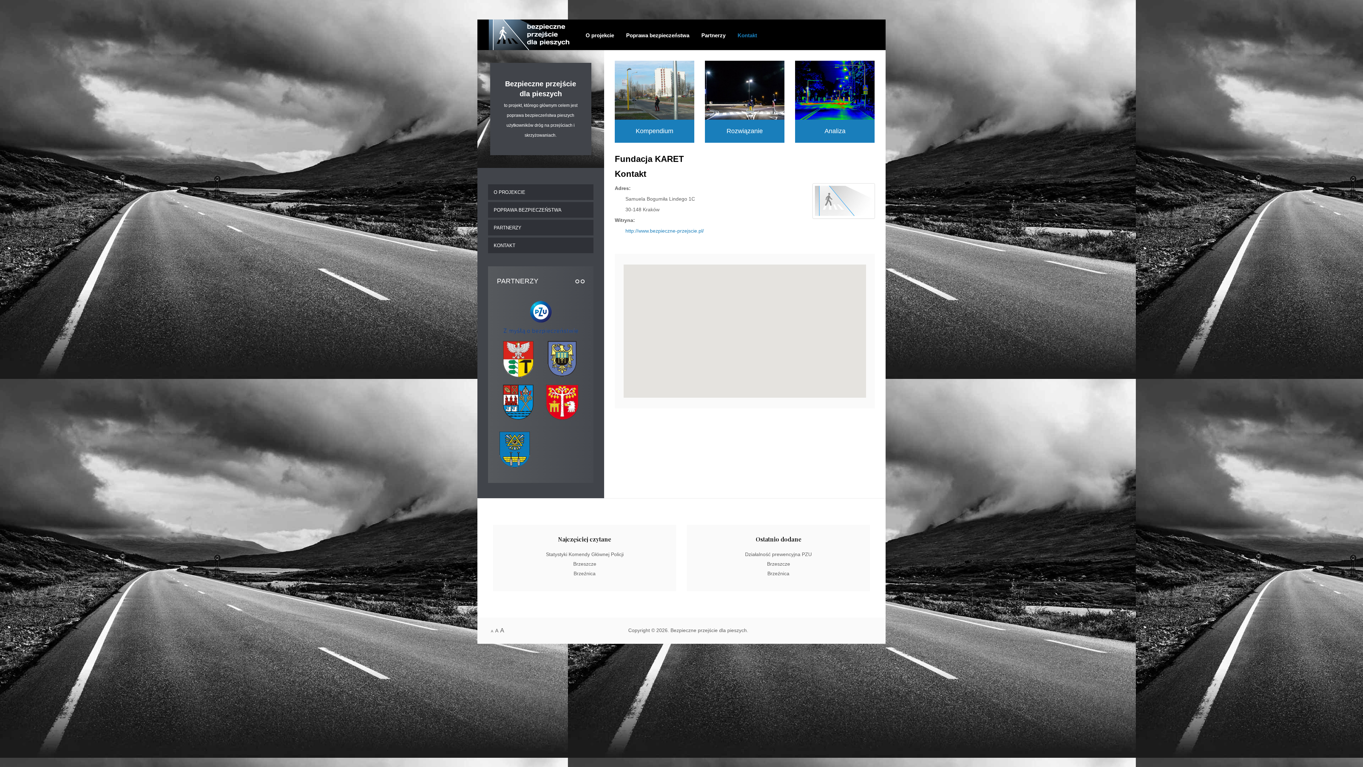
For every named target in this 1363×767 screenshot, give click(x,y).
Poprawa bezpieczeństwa (657, 35)
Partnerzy (713, 35)
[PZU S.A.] (541, 316)
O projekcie (600, 35)
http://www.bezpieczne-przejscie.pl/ (664, 231)
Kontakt (747, 35)
